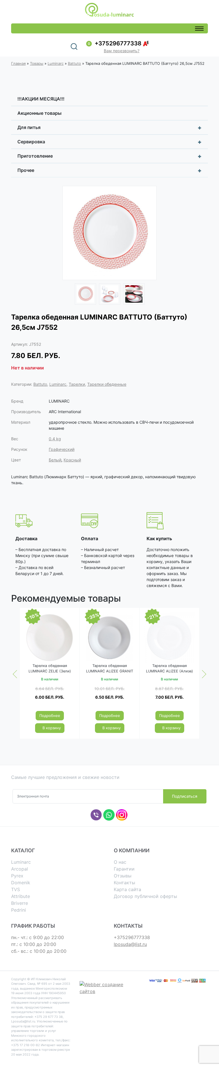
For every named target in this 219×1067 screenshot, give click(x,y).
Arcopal (19, 869)
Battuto (74, 63)
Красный (72, 459)
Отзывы (122, 876)
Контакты (124, 882)
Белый (55, 459)
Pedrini (18, 910)
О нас (120, 862)
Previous (71, 234)
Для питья (109, 127)
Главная (18, 63)
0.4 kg (55, 438)
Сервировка (109, 141)
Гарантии (124, 869)
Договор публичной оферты (145, 896)
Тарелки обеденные (106, 384)
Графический (61, 449)
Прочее (109, 170)
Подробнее (49, 715)
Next (148, 234)
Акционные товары (39, 113)
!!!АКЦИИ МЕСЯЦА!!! (40, 99)
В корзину (51, 728)
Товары (36, 63)
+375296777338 (118, 43)
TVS (15, 889)
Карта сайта (127, 889)
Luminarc (56, 63)
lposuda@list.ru (130, 944)
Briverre (19, 903)
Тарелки (77, 384)
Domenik (20, 882)
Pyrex (17, 876)
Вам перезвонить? (121, 50)
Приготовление (109, 156)
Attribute (20, 896)
